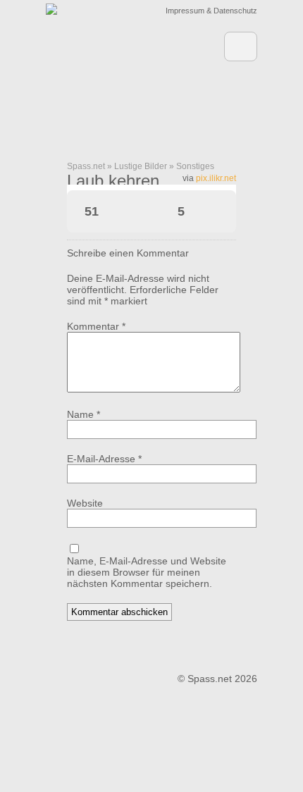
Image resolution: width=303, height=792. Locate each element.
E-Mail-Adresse (104, 458)
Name (83, 414)
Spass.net (86, 166)
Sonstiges (195, 166)
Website (85, 503)
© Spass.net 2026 (217, 678)
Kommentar (96, 326)
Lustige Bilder (140, 166)
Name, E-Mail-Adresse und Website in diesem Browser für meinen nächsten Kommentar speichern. (146, 572)
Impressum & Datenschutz (211, 10)
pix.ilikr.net (216, 178)
